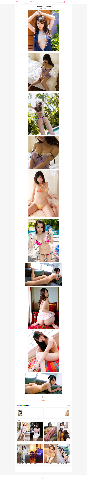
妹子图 (26, 1)
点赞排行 (34, 1)
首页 (23, 1)
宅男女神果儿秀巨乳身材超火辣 (34, 463)
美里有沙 (43, 400)
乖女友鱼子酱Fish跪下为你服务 (48, 463)
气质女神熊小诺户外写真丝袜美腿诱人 (22, 463)
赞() (68, 405)
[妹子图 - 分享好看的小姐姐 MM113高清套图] (17, 2)
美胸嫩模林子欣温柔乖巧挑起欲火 (48, 441)
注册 (69, 1)
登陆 (67, 1)
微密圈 (30, 1)
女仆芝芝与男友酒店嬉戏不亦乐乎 (62, 463)
